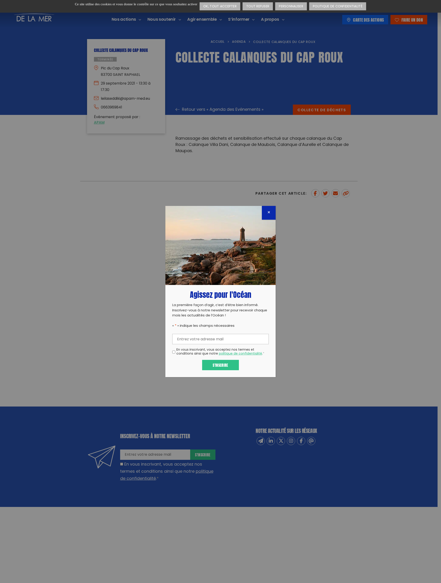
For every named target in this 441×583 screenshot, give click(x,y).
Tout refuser (257, 6)
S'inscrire (220, 365)
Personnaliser (291, 6)
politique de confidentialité (240, 353)
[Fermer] (269, 213)
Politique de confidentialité (337, 6)
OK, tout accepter (220, 6)
